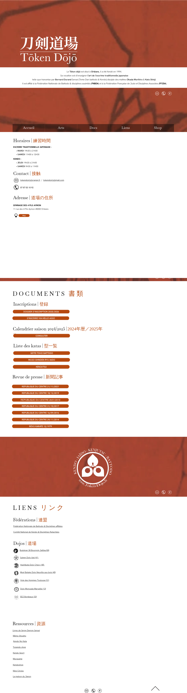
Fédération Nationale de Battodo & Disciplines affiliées (38, 526)
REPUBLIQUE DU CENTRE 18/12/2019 (40, 393)
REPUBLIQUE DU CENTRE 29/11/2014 (40, 419)
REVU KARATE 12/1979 (40, 426)
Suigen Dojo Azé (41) (29, 557)
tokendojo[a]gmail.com (53, 180)
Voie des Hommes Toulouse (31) (34, 580)
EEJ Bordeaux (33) (28, 596)
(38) (47, 550)
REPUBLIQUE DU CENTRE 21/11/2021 (40, 386)
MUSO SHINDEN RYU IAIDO (41, 359)
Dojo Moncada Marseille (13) (33, 588)
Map (24, 215)
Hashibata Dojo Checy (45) (32, 564)
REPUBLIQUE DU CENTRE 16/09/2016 (40, 412)
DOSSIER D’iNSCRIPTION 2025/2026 (41, 311)
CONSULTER (42, 335)
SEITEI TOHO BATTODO (41, 353)
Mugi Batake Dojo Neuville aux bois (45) (38, 572)
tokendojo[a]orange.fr (30, 180)
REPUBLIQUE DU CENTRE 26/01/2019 (40, 399)
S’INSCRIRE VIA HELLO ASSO (41, 318)
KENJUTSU (41, 366)
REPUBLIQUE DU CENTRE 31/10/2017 (40, 406)
